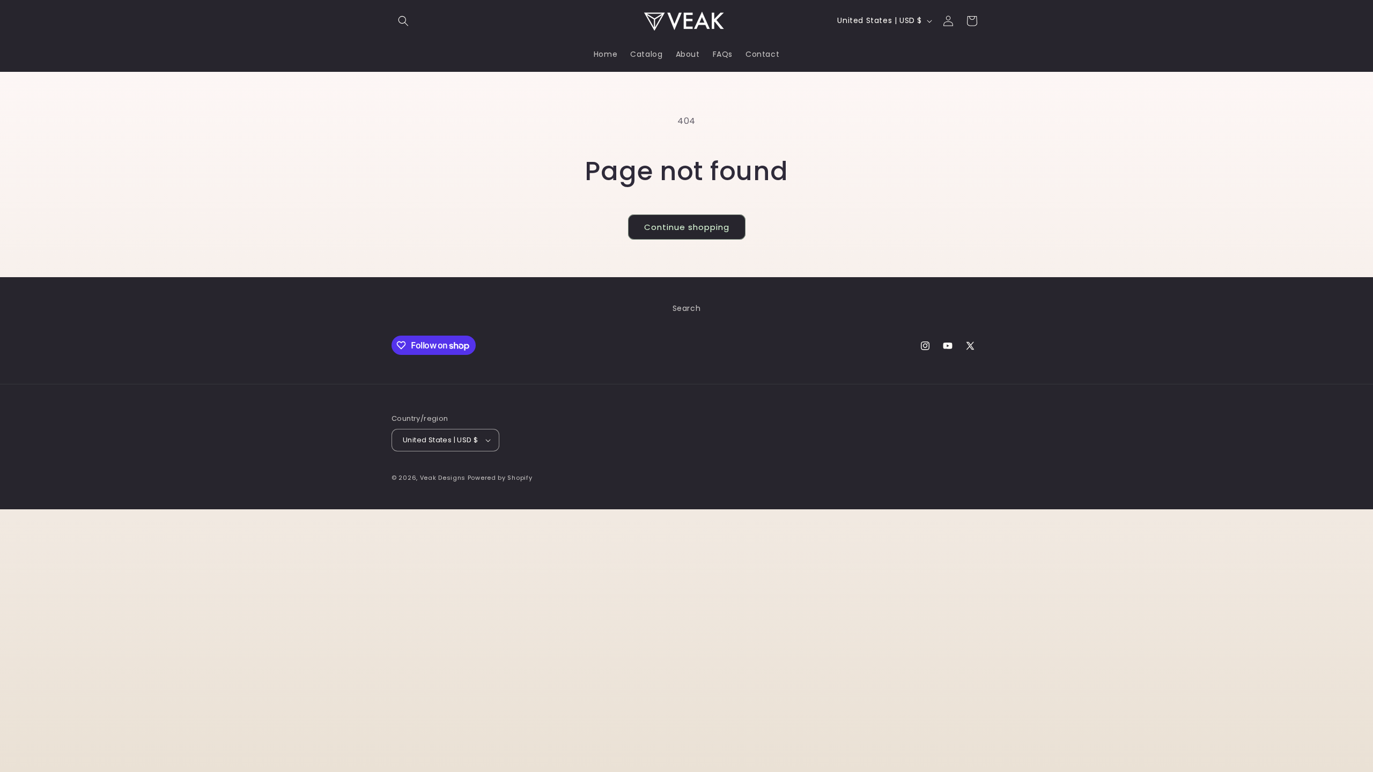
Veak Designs (443, 477)
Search (687, 308)
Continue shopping (686, 227)
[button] (403, 21)
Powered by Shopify (500, 477)
